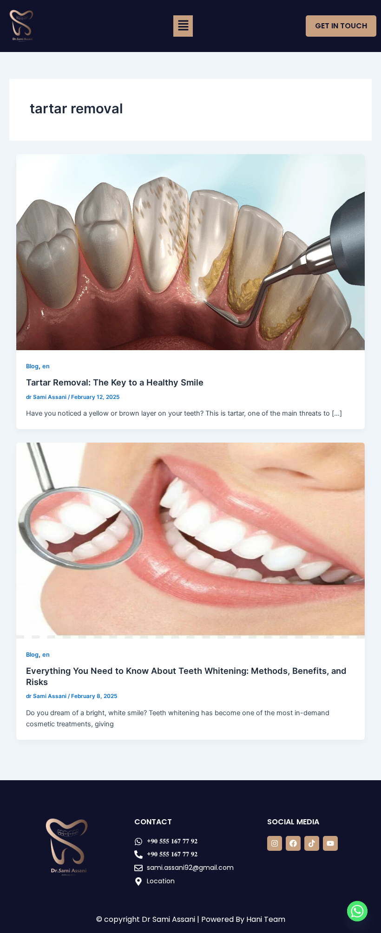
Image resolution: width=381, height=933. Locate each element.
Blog (32, 366)
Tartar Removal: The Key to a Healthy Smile (115, 382)
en (46, 366)
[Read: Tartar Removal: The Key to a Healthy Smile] (190, 252)
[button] (183, 26)
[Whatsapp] (357, 911)
